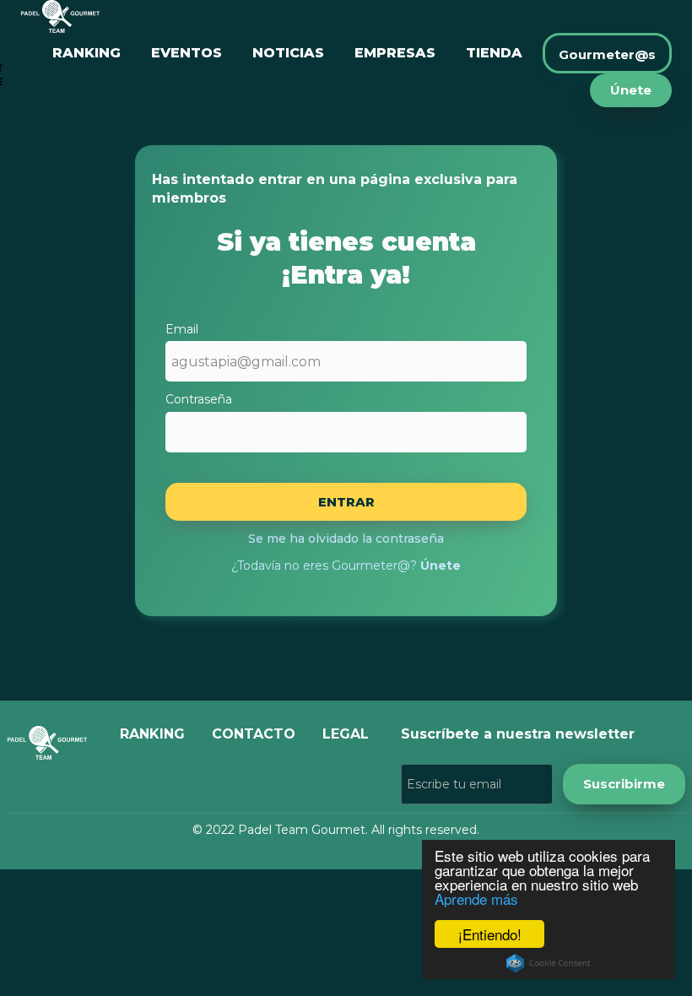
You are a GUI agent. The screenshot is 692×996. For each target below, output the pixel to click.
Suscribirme (624, 784)
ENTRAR (346, 502)
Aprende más (476, 898)
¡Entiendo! (490, 934)
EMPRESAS (394, 53)
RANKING (86, 53)
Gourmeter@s (607, 54)
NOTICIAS (288, 53)
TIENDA (494, 53)
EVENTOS (186, 53)
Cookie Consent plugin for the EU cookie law (548, 963)
